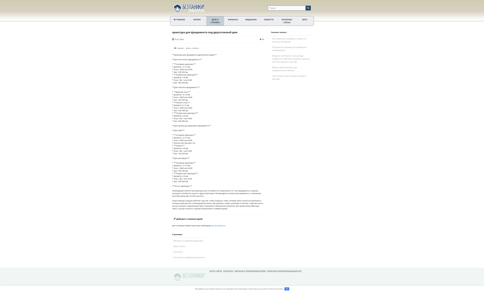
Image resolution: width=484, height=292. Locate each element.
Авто (304, 19)
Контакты (178, 251)
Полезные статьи (286, 21)
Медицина (251, 19)
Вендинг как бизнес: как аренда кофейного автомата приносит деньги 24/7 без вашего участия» (291, 58)
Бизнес (197, 19)
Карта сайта (179, 246)
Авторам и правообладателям (188, 240)
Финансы (233, 19)
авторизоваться (218, 225)
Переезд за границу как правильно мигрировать (289, 49)
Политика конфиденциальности (189, 257)
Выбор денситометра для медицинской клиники (284, 69)
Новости (269, 19)
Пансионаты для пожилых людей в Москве (289, 77)
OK (287, 289)
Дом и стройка (215, 21)
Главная (180, 19)
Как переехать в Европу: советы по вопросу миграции (289, 40)
